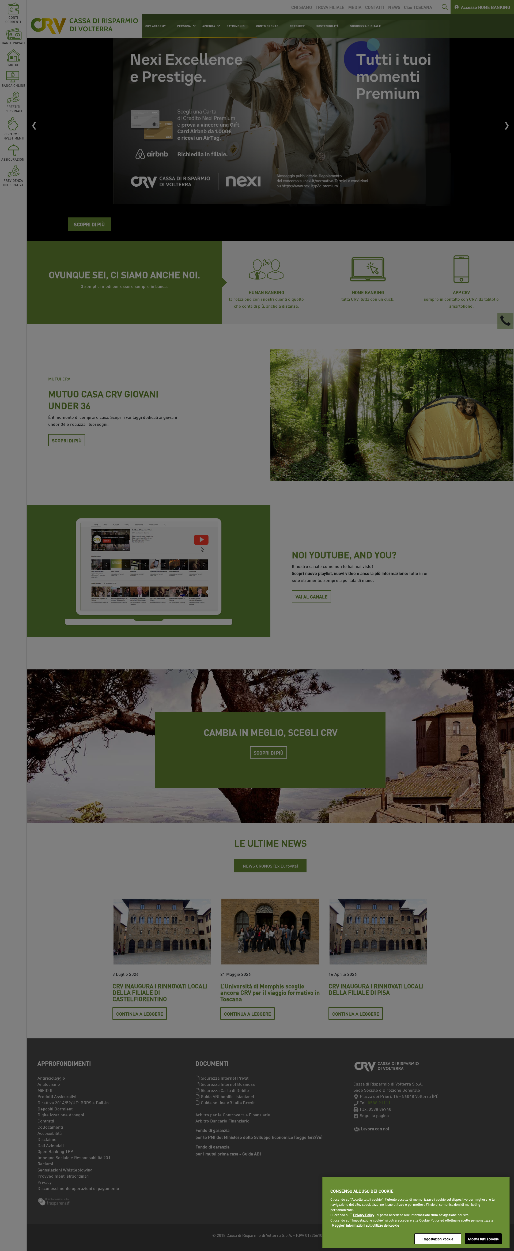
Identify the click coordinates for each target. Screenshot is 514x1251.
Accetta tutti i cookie (483, 1238)
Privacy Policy (363, 1214)
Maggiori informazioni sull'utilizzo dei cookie (365, 1225)
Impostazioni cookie (437, 1238)
